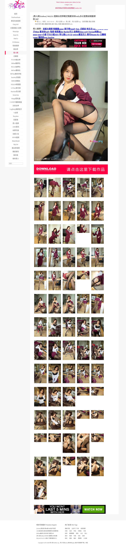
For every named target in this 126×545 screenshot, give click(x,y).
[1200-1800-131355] (98, 314)
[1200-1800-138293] (69, 407)
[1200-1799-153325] (41, 244)
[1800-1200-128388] (41, 443)
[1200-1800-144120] (83, 477)
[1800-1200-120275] (98, 443)
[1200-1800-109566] (98, 291)
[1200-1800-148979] (98, 384)
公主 (81, 533)
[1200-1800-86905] (55, 360)
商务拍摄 (83, 528)
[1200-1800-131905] (69, 384)
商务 (77, 533)
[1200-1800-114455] (98, 244)
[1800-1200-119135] (83, 419)
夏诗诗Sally (69, 24)
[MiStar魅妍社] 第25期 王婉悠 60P (45, 533)
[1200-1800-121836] (55, 198)
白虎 (70, 531)
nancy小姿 (42, 34)
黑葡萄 (80, 538)
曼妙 (75, 538)
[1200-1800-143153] (55, 267)
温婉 (63, 24)
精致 (86, 21)
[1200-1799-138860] (69, 430)
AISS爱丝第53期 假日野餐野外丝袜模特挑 (47, 531)
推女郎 (70, 542)
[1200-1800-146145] (83, 384)
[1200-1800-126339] (55, 314)
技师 (66, 533)
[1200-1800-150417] (41, 291)
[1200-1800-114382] (69, 244)
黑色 (43, 24)
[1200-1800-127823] (69, 314)
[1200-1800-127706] (83, 221)
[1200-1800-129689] (69, 267)
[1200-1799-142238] (98, 198)
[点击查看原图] (70, 162)
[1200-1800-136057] (55, 407)
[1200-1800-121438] (41, 477)
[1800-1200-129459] (69, 466)
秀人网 (68, 21)
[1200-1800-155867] (55, 291)
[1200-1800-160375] (69, 337)
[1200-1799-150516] (41, 198)
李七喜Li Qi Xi (65, 34)
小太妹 (85, 538)
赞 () (39, 21)
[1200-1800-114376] (83, 453)
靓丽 (46, 24)
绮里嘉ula (59, 32)
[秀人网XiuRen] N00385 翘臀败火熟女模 (46, 536)
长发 (66, 531)
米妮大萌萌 (48, 29)
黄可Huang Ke (93, 34)
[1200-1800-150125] (41, 337)
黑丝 (90, 21)
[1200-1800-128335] (41, 407)
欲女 (66, 538)
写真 (75, 536)
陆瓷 (52, 32)
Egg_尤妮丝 (81, 29)
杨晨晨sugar (58, 29)
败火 (86, 533)
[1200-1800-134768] (98, 337)
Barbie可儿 (68, 32)
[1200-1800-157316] (83, 314)
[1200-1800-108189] (98, 477)
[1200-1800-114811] (69, 291)
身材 (83, 536)
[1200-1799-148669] (98, 360)
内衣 (36, 24)
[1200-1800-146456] (55, 430)
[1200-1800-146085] (41, 360)
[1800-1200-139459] (98, 419)
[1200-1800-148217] (83, 360)
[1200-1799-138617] (55, 337)
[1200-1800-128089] (41, 430)
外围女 (80, 531)
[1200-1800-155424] (41, 500)
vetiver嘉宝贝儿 (79, 34)
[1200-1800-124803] (41, 314)
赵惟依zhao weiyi (81, 32)
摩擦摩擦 (71, 533)
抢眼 (70, 538)
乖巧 (39, 24)
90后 (79, 536)
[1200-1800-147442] (98, 267)
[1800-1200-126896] (83, 280)
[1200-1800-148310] (55, 477)
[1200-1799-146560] (41, 384)
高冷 (53, 24)
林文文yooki (92, 29)
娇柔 (93, 21)
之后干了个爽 (75, 528)
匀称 (83, 21)
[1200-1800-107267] (69, 453)
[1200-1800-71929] (55, 244)
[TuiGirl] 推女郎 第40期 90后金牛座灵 (46, 528)
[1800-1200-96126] (83, 233)
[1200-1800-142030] (83, 198)
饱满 (59, 24)
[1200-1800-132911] (98, 221)
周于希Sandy (69, 29)
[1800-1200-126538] (98, 396)
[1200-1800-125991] (55, 384)
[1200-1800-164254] (69, 198)
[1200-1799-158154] (83, 337)
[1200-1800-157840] (69, 221)
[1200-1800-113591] (41, 221)
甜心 (56, 24)
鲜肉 (49, 24)
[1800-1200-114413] (55, 443)
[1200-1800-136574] (83, 267)
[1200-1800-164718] (69, 360)
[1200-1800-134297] (55, 221)
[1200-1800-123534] (41, 267)
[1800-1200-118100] (83, 396)
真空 (66, 536)
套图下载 (67, 528)
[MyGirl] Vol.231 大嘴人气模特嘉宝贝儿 (46, 538)
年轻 (75, 531)
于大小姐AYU (53, 34)
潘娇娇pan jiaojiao (46, 37)
